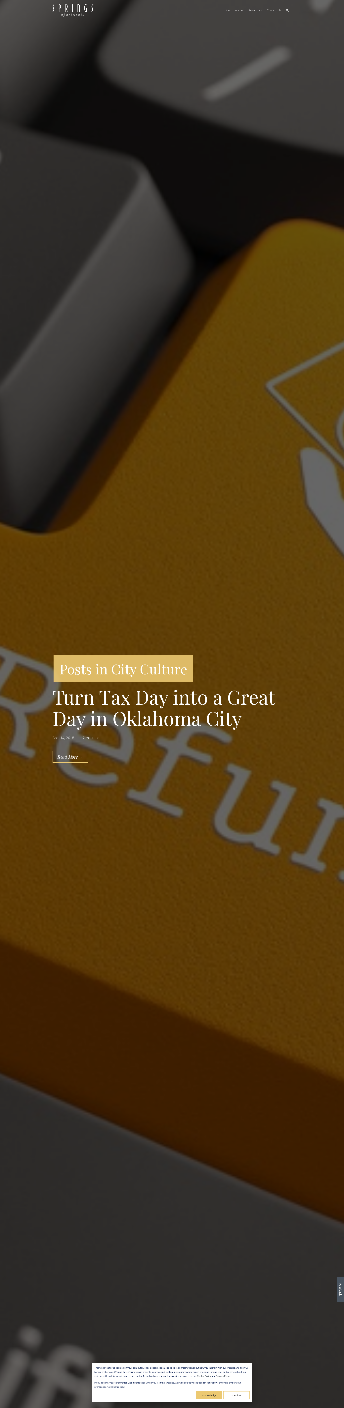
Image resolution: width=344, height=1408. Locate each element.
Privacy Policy (223, 1376)
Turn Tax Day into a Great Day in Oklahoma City (164, 707)
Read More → (70, 757)
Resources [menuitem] (255, 10)
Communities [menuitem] (234, 10)
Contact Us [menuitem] (274, 10)
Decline (237, 1395)
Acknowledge (209, 1395)
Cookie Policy (204, 1376)
